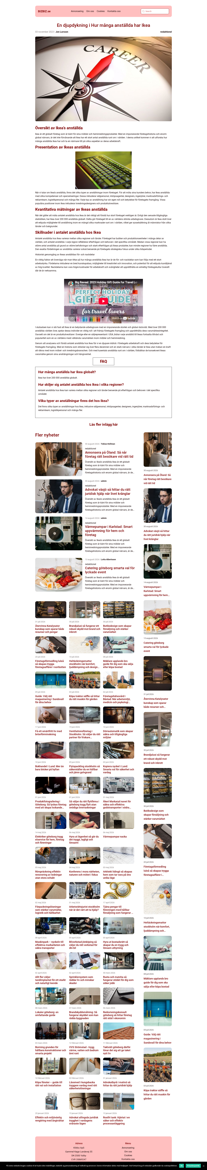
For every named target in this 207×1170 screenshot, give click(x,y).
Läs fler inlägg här (103, 424)
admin (104, 481)
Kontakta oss (114, 11)
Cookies (101, 11)
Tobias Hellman (108, 444)
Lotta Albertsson (108, 559)
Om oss (90, 11)
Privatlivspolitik (193, 1166)
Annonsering (77, 11)
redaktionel (166, 31)
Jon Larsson (62, 31)
